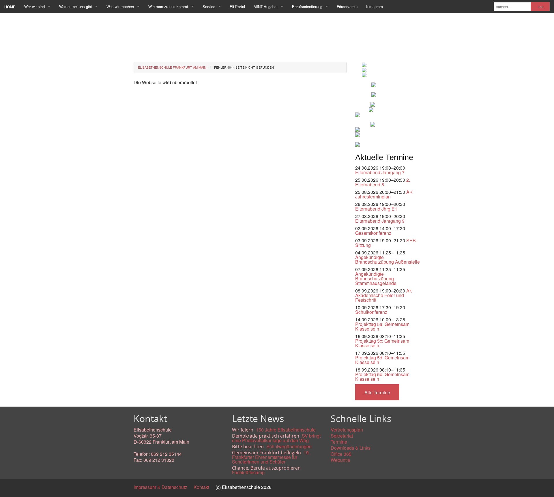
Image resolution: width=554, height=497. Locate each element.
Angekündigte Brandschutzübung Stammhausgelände (375, 278)
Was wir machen (120, 6)
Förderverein (347, 6)
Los (540, 6)
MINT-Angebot (266, 6)
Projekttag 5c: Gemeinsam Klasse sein (382, 343)
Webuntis (340, 460)
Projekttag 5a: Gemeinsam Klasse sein (382, 326)
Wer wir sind (34, 6)
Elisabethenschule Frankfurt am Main (172, 67)
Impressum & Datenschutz (160, 487)
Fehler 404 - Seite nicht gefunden (244, 67)
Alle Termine (377, 392)
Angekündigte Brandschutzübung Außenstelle (387, 259)
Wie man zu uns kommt (168, 6)
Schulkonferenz (371, 312)
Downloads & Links (350, 448)
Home (10, 7)
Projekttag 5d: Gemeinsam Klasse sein (382, 359)
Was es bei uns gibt (75, 6)
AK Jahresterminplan (384, 194)
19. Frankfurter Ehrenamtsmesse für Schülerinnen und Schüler (271, 457)
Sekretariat (342, 435)
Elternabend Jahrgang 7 (380, 172)
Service (209, 6)
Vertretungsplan (347, 429)
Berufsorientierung (307, 6)
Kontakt (201, 487)
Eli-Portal (237, 6)
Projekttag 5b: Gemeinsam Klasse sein (382, 376)
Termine (339, 441)
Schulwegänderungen (289, 446)
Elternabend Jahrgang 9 (380, 220)
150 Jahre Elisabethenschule (286, 429)
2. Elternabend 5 (382, 182)
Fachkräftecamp (248, 472)
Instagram (374, 6)
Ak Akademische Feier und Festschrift (383, 295)
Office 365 (341, 454)
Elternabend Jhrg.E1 (376, 208)
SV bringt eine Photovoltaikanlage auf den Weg (276, 438)
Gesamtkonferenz (373, 233)
